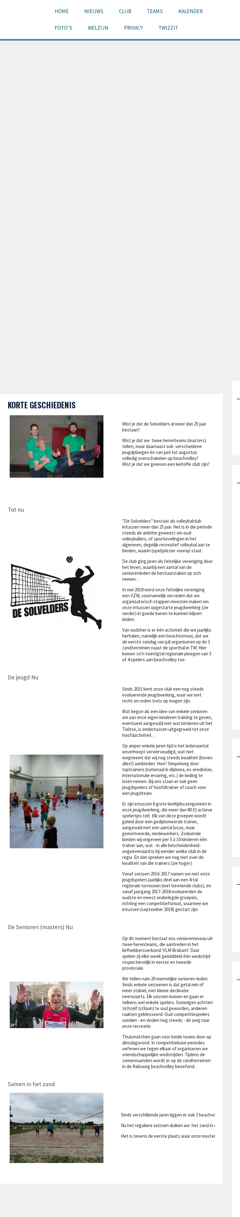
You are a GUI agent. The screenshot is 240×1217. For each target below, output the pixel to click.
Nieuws (93, 11)
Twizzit (168, 27)
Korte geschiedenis (42, 405)
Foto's (63, 27)
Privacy (133, 27)
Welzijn (98, 27)
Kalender (190, 11)
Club (125, 11)
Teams (155, 11)
